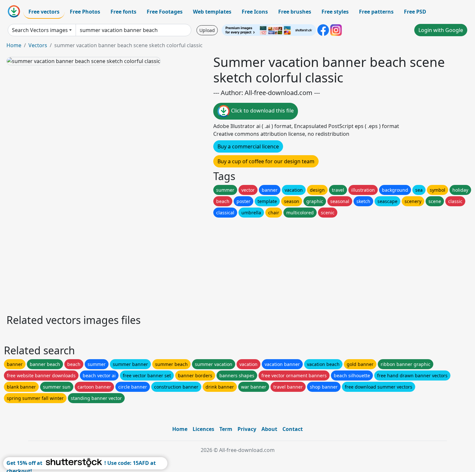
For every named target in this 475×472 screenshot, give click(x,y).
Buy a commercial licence (248, 146)
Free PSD (415, 11)
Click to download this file (262, 110)
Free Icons (255, 11)
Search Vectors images (40, 30)
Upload (207, 30)
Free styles (335, 11)
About (269, 429)
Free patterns (376, 11)
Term (225, 429)
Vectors (37, 45)
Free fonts (123, 11)
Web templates (212, 11)
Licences (203, 429)
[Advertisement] (200, 264)
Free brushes (294, 11)
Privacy (247, 429)
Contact (292, 429)
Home (13, 45)
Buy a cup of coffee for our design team (265, 161)
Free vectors (43, 11)
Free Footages (165, 11)
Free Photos (85, 11)
